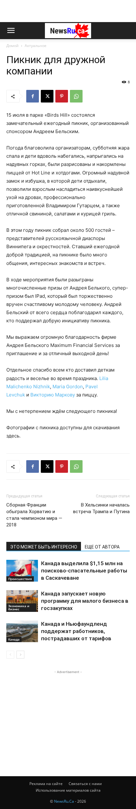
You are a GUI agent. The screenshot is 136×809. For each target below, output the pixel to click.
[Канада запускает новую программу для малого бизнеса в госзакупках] (22, 601)
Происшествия (20, 579)
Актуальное (35, 45)
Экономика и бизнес (18, 607)
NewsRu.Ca (64, 801)
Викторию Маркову (52, 395)
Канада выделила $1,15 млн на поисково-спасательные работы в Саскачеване (84, 570)
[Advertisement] (68, 11)
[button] (11, 30)
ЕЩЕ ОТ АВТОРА (102, 546)
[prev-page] (10, 655)
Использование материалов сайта (68, 790)
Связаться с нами (85, 783)
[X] (47, 96)
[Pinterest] (61, 96)
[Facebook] (32, 96)
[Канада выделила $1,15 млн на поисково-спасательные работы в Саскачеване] (22, 571)
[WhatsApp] (76, 96)
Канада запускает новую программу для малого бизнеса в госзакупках (84, 600)
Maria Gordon (68, 387)
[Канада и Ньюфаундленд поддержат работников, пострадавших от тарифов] (22, 631)
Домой (12, 45)
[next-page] (20, 655)
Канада (14, 639)
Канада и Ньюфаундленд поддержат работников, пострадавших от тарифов (76, 631)
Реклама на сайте (46, 783)
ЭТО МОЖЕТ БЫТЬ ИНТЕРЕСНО (43, 546)
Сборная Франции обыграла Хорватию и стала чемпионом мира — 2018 (34, 515)
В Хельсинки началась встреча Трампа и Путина (101, 508)
